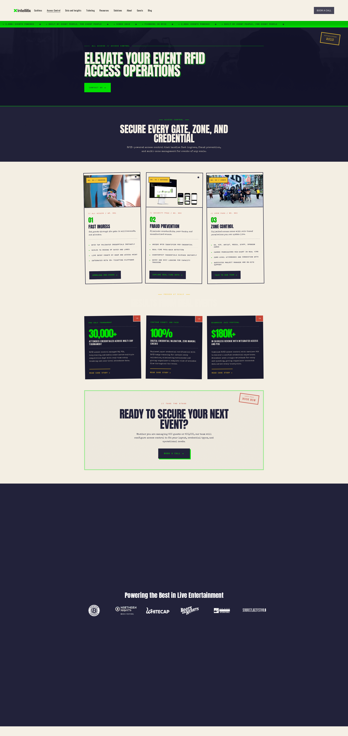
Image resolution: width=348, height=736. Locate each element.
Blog (150, 10)
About (129, 10)
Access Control (53, 10)
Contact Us (96, 87)
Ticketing (90, 10)
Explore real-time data (166, 275)
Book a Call (172, 453)
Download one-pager (104, 275)
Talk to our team (224, 275)
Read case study (98, 373)
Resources (104, 10)
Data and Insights (73, 10)
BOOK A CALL (324, 10)
